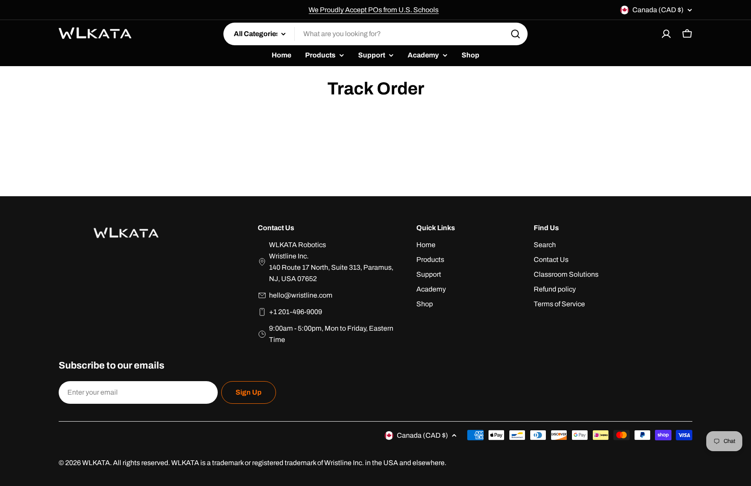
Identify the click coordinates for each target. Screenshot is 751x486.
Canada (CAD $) (658, 9)
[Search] (515, 34)
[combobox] (375, 34)
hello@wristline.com (300, 295)
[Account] (666, 34)
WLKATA (96, 462)
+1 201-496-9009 (295, 311)
